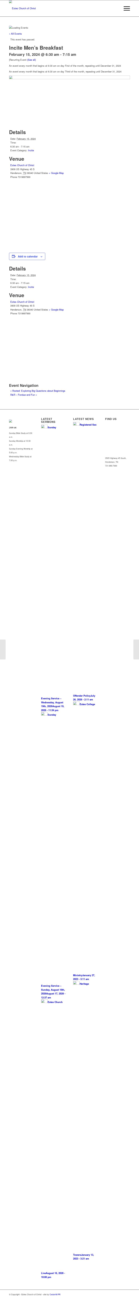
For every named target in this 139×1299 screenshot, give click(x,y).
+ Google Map (56, 173)
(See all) (31, 59)
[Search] (116, 8)
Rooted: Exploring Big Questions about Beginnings (37, 390)
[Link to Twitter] (122, 1294)
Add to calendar (28, 256)
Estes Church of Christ (22, 165)
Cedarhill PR (55, 1294)
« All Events (15, 33)
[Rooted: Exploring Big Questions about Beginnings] (3, 649)
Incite (31, 150)
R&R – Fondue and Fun (23, 394)
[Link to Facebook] (127, 1294)
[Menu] (125, 8)
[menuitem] (116, 8)
